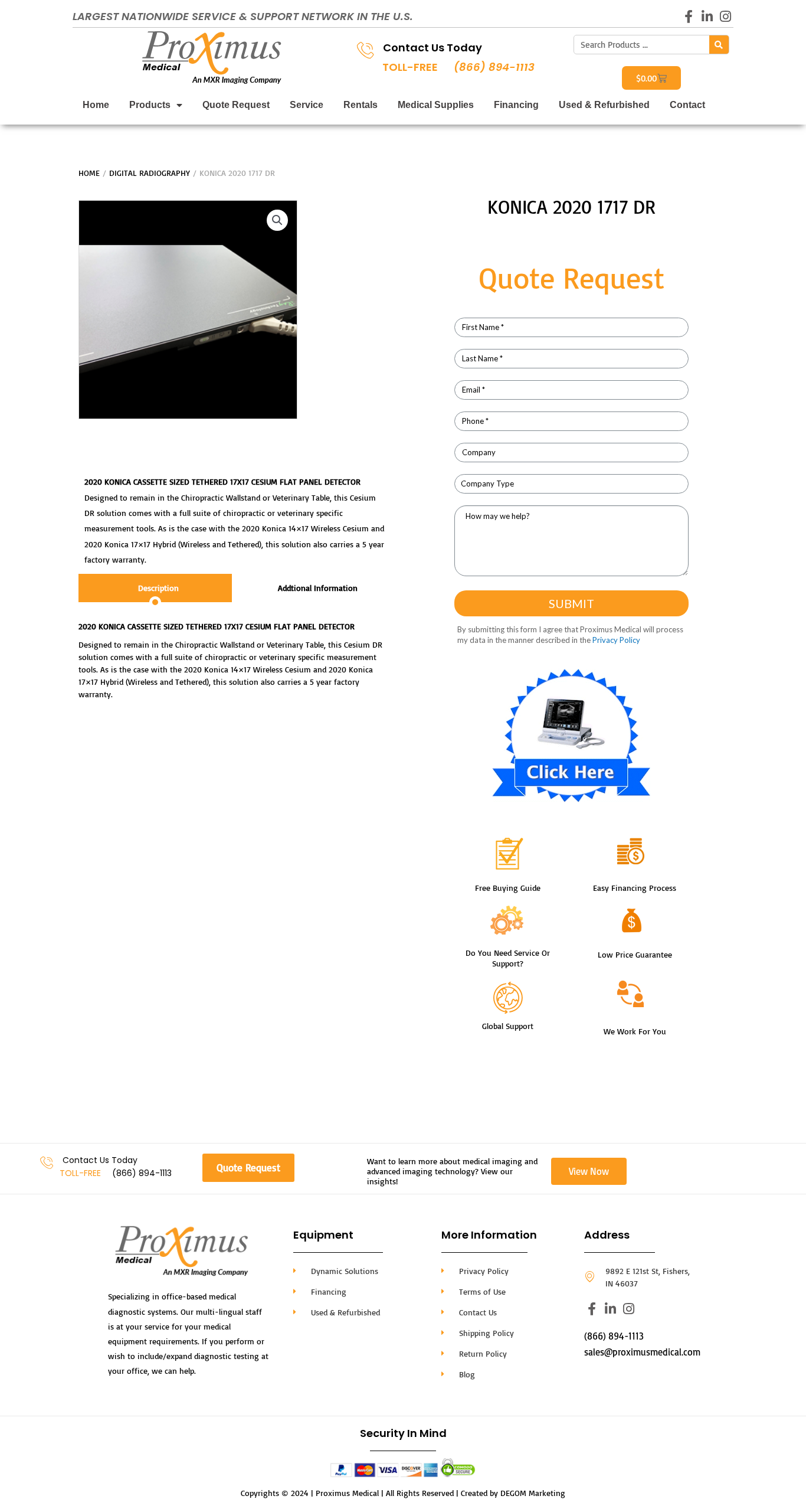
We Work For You (635, 1031)
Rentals (360, 105)
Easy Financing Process (634, 888)
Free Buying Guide (507, 888)
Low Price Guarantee (635, 954)
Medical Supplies (436, 105)
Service (306, 105)
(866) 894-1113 (494, 67)
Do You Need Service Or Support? (508, 958)
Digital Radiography (149, 173)
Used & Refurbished (604, 105)
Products (150, 105)
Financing (516, 105)
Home (96, 105)
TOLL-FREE (410, 67)
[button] (277, 220)
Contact (687, 105)
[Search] (719, 44)
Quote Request (236, 105)
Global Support (507, 1026)
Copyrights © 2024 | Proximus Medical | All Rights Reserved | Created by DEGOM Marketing (403, 1493)
